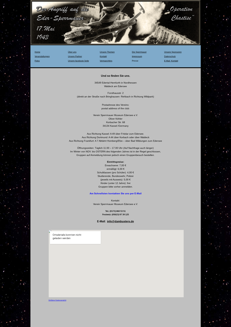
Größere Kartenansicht (57, 300)
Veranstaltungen (42, 56)
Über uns (72, 52)
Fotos (37, 61)
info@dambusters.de (120, 221)
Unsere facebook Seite (78, 61)
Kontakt (103, 56)
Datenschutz (170, 56)
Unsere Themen (107, 52)
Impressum (137, 56)
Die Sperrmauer (139, 52)
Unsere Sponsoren (173, 52)
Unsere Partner (75, 56)
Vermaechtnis (106, 61)
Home (37, 52)
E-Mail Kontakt (171, 61)
